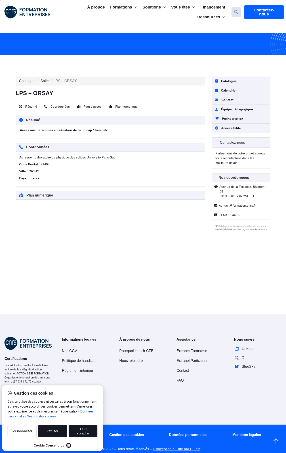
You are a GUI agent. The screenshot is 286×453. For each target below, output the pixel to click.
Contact (227, 100)
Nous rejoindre (131, 361)
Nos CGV (69, 351)
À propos (96, 7)
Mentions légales (246, 435)
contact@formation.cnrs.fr (237, 205)
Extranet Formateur (192, 351)
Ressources (208, 17)
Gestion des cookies (126, 435)
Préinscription (232, 118)
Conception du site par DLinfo (176, 449)
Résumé (30, 106)
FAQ (180, 380)
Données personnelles (188, 435)
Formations (121, 7)
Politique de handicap (79, 361)
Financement (212, 7)
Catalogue (27, 81)
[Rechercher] (236, 12)
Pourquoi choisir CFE (136, 351)
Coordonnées (60, 106)
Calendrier (228, 90)
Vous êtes (180, 7)
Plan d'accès (92, 106)
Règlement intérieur (77, 370)
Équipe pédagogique (236, 109)
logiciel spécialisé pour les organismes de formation (241, 229)
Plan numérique (126, 106)
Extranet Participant (192, 361)
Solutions (152, 7)
